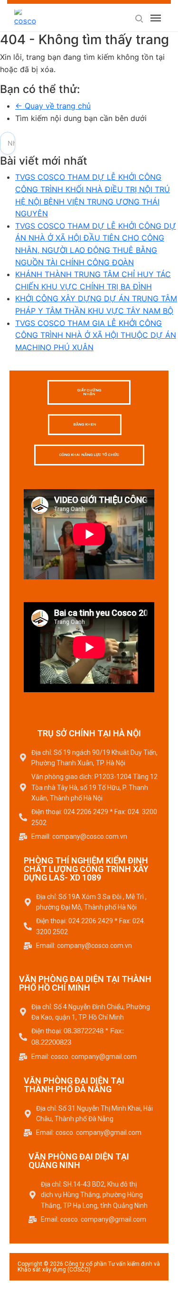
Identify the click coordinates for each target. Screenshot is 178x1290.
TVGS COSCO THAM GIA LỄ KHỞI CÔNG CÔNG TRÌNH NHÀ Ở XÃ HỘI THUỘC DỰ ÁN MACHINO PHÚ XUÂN (95, 335)
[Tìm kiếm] (138, 18)
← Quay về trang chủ (53, 106)
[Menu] (156, 18)
